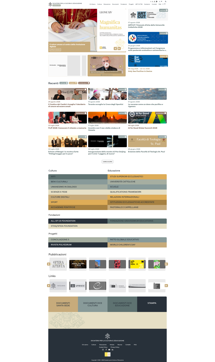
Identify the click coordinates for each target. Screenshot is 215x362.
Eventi (72, 83)
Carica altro (107, 161)
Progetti (131, 4)
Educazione (107, 4)
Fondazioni (124, 4)
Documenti (115, 4)
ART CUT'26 (138, 4)
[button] (106, 65)
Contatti (154, 4)
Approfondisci (55, 50)
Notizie (63, 83)
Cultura (99, 4)
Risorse (120, 344)
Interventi (83, 83)
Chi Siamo (92, 4)
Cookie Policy (103, 347)
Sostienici (147, 4)
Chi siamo (85, 344)
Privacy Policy (115, 347)
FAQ (160, 4)
